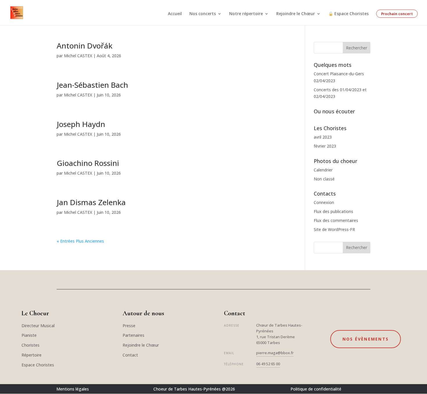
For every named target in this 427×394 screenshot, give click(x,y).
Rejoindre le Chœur (295, 14)
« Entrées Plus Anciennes (80, 241)
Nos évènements (365, 339)
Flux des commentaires (336, 220)
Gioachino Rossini (88, 163)
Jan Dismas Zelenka (91, 202)
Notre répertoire (246, 14)
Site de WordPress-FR (334, 229)
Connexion (324, 202)
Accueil (175, 14)
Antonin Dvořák (84, 45)
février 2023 (325, 146)
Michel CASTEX (78, 55)
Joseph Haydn (81, 124)
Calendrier (323, 170)
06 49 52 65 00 (268, 363)
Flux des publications (333, 211)
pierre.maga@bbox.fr (275, 352)
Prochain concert (397, 13)
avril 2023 (323, 137)
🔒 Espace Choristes (348, 14)
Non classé (324, 179)
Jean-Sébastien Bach (92, 85)
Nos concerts (202, 14)
